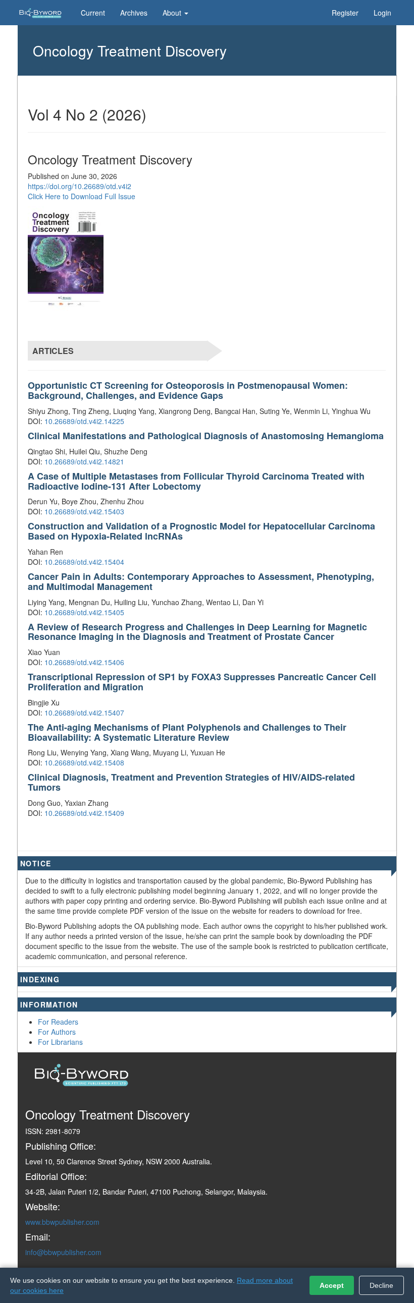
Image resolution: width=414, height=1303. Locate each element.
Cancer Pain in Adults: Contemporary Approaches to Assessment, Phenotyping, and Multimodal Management (201, 581)
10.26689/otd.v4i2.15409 (84, 813)
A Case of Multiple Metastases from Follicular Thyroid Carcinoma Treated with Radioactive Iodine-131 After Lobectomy (196, 481)
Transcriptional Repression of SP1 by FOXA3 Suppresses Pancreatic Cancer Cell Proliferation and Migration (202, 681)
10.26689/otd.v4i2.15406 (84, 662)
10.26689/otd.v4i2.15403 (84, 511)
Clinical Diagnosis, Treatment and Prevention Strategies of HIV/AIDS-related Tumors (191, 782)
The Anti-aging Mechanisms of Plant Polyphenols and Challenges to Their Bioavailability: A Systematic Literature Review (187, 732)
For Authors (57, 1032)
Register (345, 13)
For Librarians (60, 1042)
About (173, 13)
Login (382, 13)
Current (93, 13)
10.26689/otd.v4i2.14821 (84, 461)
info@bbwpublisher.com (63, 1252)
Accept (332, 1285)
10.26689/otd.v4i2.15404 (84, 562)
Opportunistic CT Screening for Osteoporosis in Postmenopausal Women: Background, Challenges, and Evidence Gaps (188, 390)
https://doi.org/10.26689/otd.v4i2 (79, 186)
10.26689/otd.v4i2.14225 (84, 421)
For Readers (58, 1022)
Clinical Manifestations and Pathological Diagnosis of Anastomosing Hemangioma (206, 435)
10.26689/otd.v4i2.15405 (84, 612)
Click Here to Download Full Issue (81, 196)
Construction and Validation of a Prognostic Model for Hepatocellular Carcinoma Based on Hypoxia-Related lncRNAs (201, 531)
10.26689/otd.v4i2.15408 (84, 762)
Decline (381, 1285)
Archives (133, 13)
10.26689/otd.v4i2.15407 (84, 712)
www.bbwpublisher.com (62, 1222)
